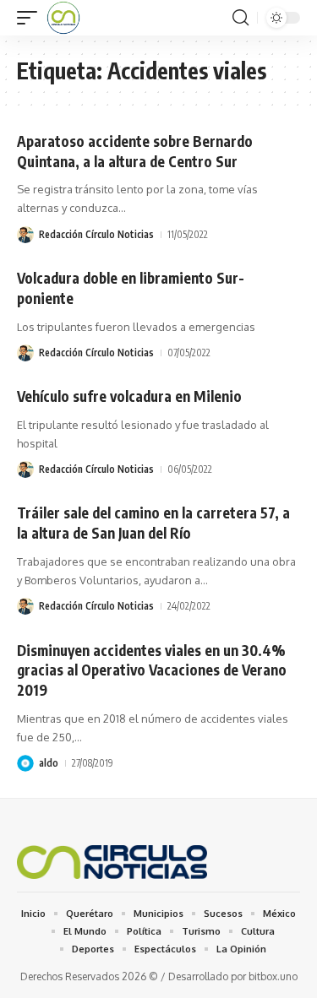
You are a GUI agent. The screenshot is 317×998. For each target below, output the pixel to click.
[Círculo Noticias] (63, 17)
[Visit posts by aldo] (25, 763)
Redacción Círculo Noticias (96, 234)
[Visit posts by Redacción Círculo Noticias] (25, 234)
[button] (31, 17)
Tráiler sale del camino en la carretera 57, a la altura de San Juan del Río (153, 522)
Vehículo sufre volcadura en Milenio (129, 396)
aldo (48, 763)
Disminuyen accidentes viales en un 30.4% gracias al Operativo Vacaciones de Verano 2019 (152, 670)
